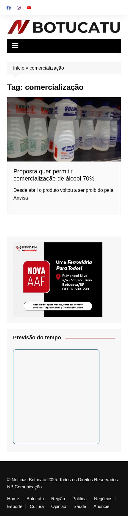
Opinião (58, 506)
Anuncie (101, 506)
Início (18, 67)
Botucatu (35, 498)
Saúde (80, 506)
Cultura (37, 506)
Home (13, 498)
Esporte (14, 506)
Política (79, 498)
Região (58, 498)
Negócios (103, 498)
